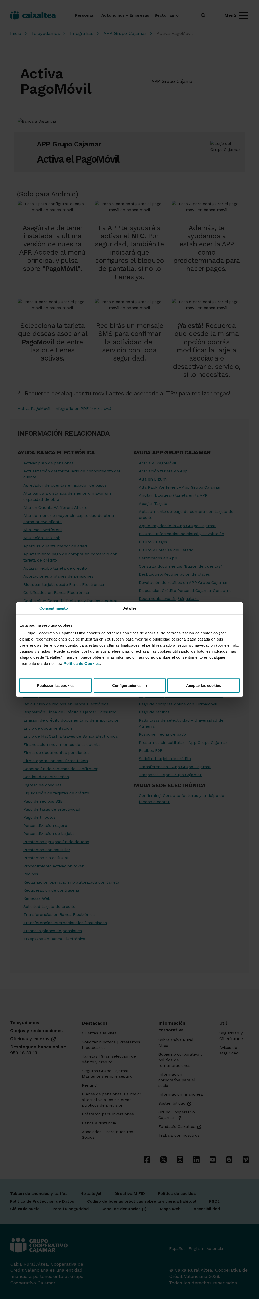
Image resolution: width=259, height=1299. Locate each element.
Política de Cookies (81, 663)
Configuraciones (126, 685)
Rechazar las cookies (55, 685)
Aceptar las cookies (203, 685)
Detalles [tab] (129, 608)
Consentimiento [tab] (53, 608)
